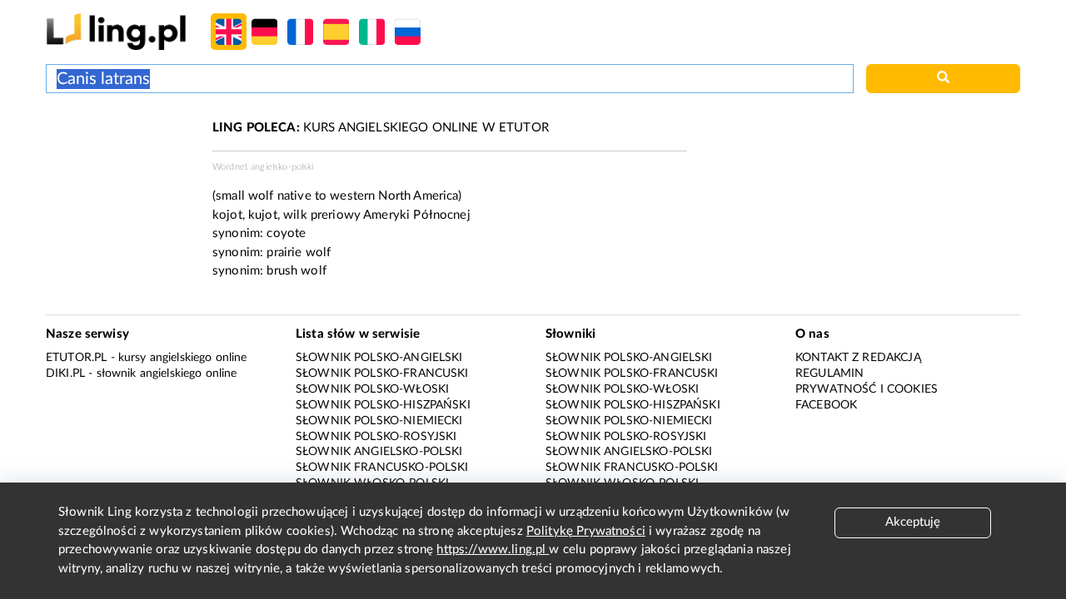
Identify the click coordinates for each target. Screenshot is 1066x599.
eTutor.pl (76, 358)
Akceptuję (912, 522)
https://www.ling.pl (492, 549)
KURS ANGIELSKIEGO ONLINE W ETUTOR (380, 127)
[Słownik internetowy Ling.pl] (116, 31)
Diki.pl (65, 373)
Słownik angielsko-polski (379, 452)
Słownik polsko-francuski (382, 373)
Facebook (826, 405)
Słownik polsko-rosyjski (376, 437)
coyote (286, 233)
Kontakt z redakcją (858, 358)
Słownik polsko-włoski (372, 389)
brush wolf (296, 271)
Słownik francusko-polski (382, 467)
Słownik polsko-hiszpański (383, 405)
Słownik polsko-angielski (379, 358)
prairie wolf (298, 252)
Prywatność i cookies (866, 389)
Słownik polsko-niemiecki (379, 421)
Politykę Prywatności (585, 531)
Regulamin (829, 373)
